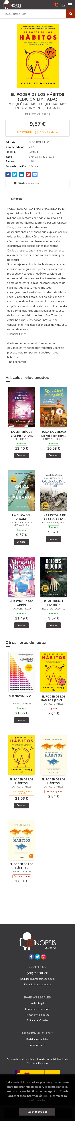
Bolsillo (33, 152)
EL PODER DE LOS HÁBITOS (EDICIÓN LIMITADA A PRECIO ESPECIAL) (53, 698)
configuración (37, 1100)
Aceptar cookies (37, 1112)
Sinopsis (16, 199)
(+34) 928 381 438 (37, 973)
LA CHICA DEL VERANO (21, 517)
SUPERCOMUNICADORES (21, 696)
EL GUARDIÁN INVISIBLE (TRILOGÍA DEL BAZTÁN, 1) (54, 603)
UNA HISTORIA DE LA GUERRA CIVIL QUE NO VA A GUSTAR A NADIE (54, 517)
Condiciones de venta (37, 1009)
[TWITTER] (37, 957)
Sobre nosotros (37, 1045)
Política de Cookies (37, 1020)
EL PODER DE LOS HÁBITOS (21, 781)
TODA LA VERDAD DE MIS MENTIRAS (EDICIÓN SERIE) (53, 433)
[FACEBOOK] (31, 957)
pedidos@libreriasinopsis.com (37, 979)
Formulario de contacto (37, 984)
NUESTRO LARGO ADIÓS (21, 603)
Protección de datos (37, 1014)
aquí (46, 1096)
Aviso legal (37, 1003)
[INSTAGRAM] (43, 957)
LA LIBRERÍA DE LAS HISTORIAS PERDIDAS (21, 433)
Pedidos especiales (37, 1039)
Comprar (21, 455)
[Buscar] (70, 13)
